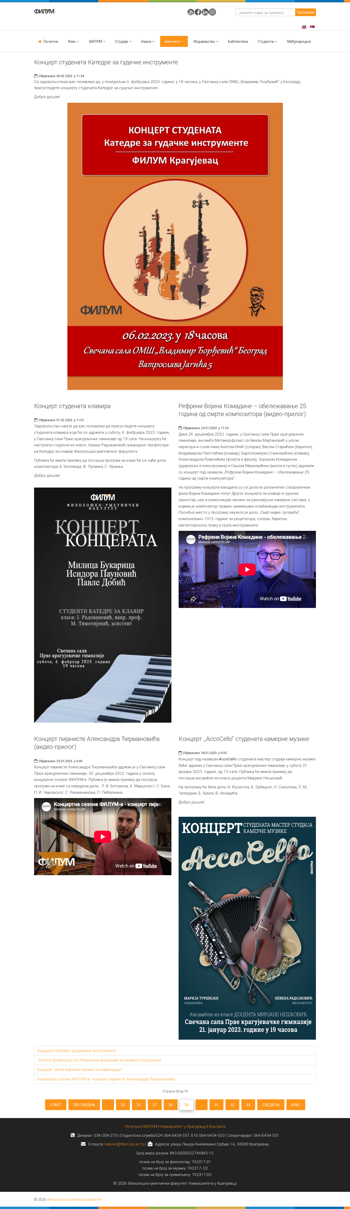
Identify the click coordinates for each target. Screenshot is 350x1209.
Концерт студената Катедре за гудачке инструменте (106, 62)
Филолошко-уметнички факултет (74, 1199)
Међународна (299, 41)
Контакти (217, 1126)
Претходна (84, 1105)
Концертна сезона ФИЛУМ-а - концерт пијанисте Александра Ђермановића (106, 1079)
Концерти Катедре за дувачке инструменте (76, 1050)
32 (232, 1105)
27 (155, 1105)
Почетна (51, 41)
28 (171, 1105)
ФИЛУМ (149, 1126)
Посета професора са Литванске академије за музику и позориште (99, 1060)
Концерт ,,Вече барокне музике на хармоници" (79, 1069)
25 (123, 1105)
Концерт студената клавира (72, 406)
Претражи (305, 12)
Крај (295, 1105)
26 (139, 1105)
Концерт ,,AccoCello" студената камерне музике (244, 738)
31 (216, 1105)
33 (248, 1105)
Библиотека (238, 41)
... (108, 1105)
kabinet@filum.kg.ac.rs (124, 1144)
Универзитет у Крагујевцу (183, 1126)
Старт (55, 1105)
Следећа (271, 1105)
